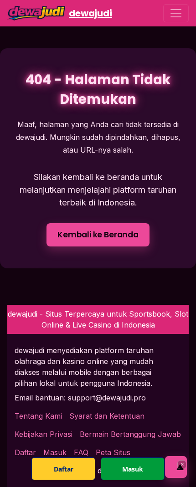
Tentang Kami (38, 415)
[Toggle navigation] (176, 13)
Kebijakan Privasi (43, 434)
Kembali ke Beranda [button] (98, 234)
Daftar (63, 469)
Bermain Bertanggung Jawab (130, 434)
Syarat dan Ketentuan (106, 415)
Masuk (132, 469)
